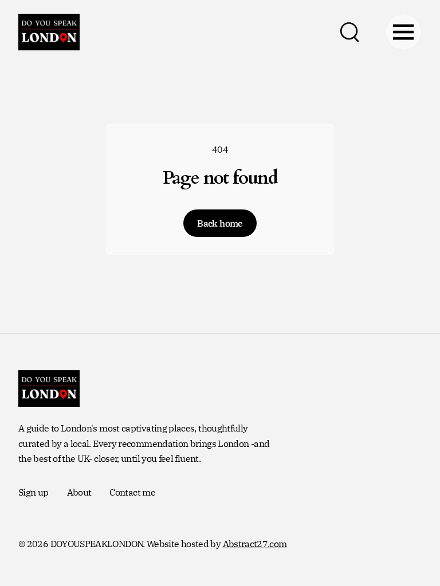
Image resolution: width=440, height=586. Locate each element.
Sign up (33, 492)
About (79, 492)
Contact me (132, 492)
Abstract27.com (255, 543)
